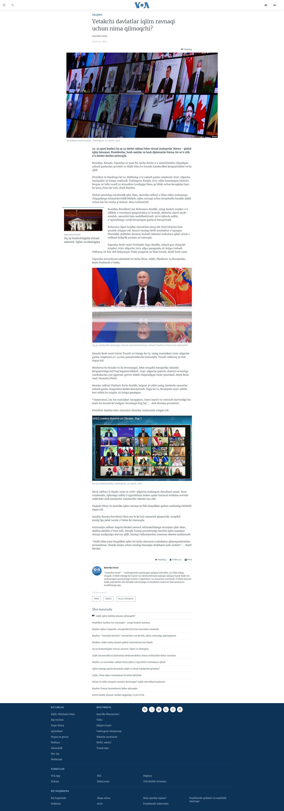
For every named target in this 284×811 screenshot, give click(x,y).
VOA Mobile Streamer (154, 781)
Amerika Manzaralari (107, 714)
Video (99, 720)
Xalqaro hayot (103, 725)
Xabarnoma (103, 781)
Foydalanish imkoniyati (155, 803)
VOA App (55, 776)
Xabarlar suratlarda (106, 736)
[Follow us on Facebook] (145, 709)
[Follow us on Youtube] (159, 709)
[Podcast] (173, 709)
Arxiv (100, 803)
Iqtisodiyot (57, 731)
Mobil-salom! (103, 742)
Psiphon (147, 776)
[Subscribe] (180, 709)
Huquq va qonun (59, 736)
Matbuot (55, 742)
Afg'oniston (57, 720)
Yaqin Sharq (57, 725)
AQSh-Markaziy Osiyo (63, 714)
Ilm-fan (55, 753)
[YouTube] (265, 5)
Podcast (55, 781)
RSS (99, 776)
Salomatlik (56, 748)
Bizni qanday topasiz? (154, 798)
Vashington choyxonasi (109, 731)
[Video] (274, 5)
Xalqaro (97, 15)
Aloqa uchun (103, 798)
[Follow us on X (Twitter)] (152, 709)
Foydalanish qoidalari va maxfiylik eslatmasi (207, 800)
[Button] (186, 49)
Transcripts (102, 748)
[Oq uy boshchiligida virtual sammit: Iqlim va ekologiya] (83, 220)
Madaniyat (56, 759)
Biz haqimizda (58, 798)
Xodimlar (56, 803)
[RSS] (166, 709)
